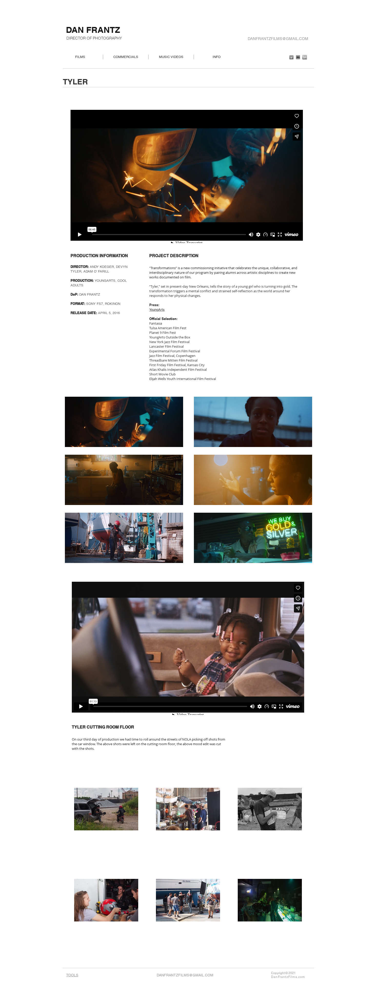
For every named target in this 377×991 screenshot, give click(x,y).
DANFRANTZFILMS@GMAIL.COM (278, 38)
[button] (124, 422)
